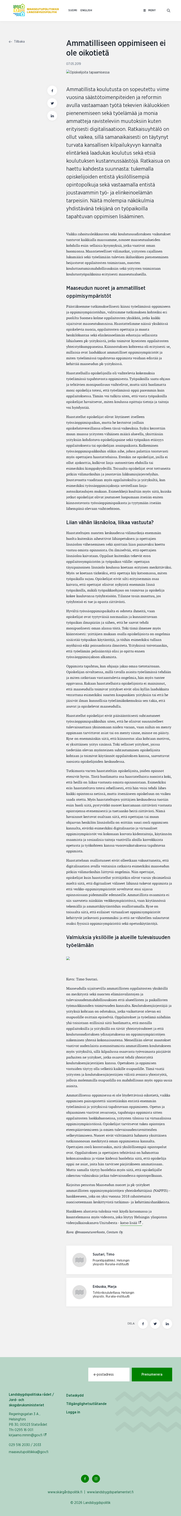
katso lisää (131, 1222)
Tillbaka (19, 41)
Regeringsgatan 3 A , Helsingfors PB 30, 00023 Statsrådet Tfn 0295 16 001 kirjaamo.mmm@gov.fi (33, 1424)
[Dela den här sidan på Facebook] (52, 91)
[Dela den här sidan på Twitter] (52, 103)
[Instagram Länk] (96, 1479)
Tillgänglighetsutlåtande (86, 1404)
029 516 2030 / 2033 (25, 1445)
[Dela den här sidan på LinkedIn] (52, 116)
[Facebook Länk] (85, 1479)
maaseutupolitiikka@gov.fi (28, 1452)
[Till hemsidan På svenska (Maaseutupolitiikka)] (36, 10)
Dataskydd (75, 1395)
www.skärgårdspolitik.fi (65, 1492)
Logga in (73, 1412)
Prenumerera (151, 1374)
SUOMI (72, 10)
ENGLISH (86, 10)
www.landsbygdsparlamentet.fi (110, 1492)
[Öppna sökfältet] (168, 10)
